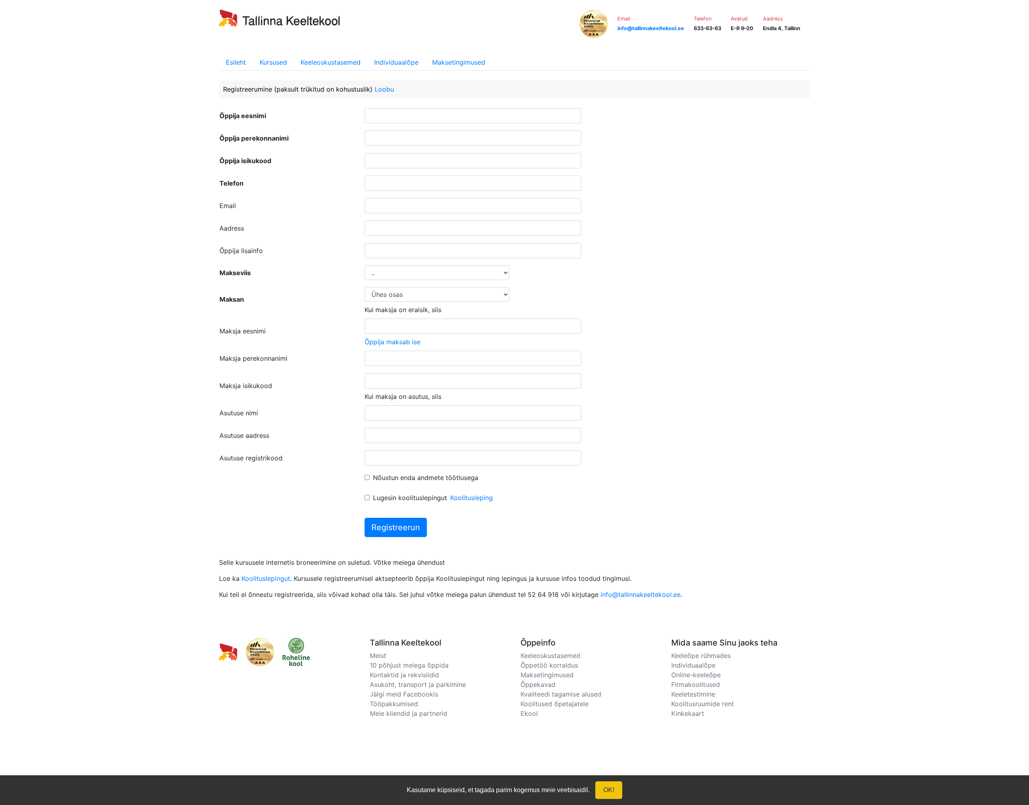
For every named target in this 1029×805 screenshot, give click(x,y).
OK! (608, 790)
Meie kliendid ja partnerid (408, 713)
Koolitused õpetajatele (554, 704)
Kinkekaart (687, 713)
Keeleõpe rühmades (701, 656)
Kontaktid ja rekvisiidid (404, 675)
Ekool (529, 713)
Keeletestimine (693, 694)
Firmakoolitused (695, 684)
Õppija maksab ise (392, 342)
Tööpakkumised (394, 704)
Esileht (236, 62)
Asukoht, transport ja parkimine (418, 684)
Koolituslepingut (266, 578)
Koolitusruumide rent (702, 704)
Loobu (384, 89)
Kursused (273, 62)
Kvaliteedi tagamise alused (561, 694)
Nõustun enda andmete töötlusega (425, 478)
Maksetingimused (458, 62)
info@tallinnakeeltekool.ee (641, 594)
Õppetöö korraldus (549, 665)
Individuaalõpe (396, 62)
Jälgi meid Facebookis (404, 694)
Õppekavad (538, 684)
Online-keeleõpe (696, 675)
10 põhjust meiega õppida (409, 665)
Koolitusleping (471, 498)
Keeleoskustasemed (331, 62)
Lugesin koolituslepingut (410, 498)
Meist (378, 656)
